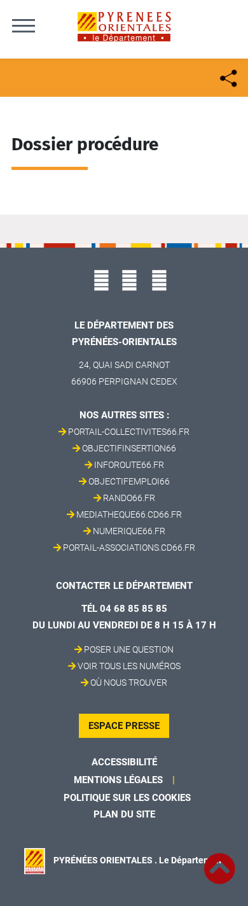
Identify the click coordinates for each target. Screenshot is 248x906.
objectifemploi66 (129, 481)
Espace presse (124, 726)
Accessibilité (124, 762)
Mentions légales (118, 780)
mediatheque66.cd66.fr (129, 514)
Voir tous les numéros (129, 666)
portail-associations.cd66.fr (129, 547)
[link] (219, 861)
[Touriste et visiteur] (227, 77)
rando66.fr (129, 498)
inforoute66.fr (129, 465)
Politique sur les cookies (127, 797)
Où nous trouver (128, 682)
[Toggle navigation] (23, 25)
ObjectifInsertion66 (129, 448)
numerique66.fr (129, 531)
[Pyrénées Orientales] (124, 25)
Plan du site (124, 814)
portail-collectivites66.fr (128, 432)
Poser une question (129, 649)
